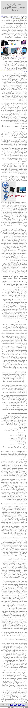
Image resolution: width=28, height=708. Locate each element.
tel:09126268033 (17, 704)
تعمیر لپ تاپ (24, 57)
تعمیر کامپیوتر (16, 57)
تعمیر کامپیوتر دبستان (16, 17)
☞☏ (14, 704)
